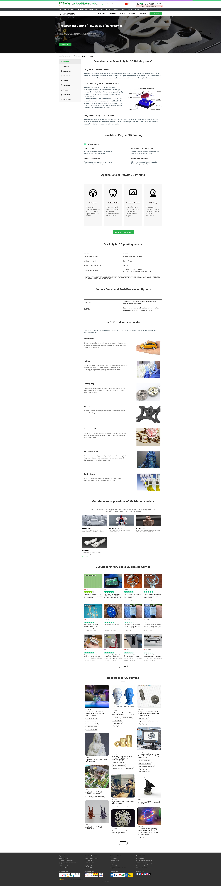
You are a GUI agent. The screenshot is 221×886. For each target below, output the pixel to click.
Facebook (137, 874)
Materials (122, 13)
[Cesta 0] (138, 4)
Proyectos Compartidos (148, 9)
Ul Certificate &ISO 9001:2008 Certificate (119, 875)
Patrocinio (113, 862)
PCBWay (65, 4)
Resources (143, 13)
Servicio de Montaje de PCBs (66, 860)
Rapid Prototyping (64, 56)
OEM (110, 9)
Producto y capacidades (119, 9)
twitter (140, 874)
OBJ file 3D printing (117, 723)
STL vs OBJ (115, 717)
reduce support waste (92, 726)
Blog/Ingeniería (88, 866)
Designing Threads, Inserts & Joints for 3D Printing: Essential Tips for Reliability (149, 713)
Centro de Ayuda (116, 3)
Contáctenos (113, 858)
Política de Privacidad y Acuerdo (144, 864)
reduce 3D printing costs (144, 760)
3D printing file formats (126, 717)
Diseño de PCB (103, 9)
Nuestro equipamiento (90, 864)
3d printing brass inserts (118, 762)
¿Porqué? (130, 9)
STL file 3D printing (117, 720)
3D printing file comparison (119, 726)
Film (122, 806)
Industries (132, 13)
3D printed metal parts (118, 768)
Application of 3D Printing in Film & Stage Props (123, 802)
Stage (127, 806)
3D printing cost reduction (145, 763)
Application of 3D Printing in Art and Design (149, 803)
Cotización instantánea (69, 9)
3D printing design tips (92, 729)
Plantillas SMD (62, 864)
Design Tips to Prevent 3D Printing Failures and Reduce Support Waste (95, 713)
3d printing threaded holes (119, 765)
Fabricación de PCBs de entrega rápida (68, 862)
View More (123, 666)
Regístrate (158, 3)
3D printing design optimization (146, 766)
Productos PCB (88, 867)
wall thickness (129, 768)
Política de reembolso (141, 866)
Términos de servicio (141, 867)
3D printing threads (143, 718)
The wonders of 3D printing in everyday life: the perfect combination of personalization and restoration (149, 831)
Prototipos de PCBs (63, 866)
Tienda (157, 9)
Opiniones (137, 9)
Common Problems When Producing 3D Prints (121, 831)
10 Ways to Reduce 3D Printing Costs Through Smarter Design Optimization (149, 755)
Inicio (60, 9)
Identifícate (152, 3)
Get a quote (156, 13)
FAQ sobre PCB (88, 860)
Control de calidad (63, 867)
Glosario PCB (113, 866)
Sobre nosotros (140, 858)
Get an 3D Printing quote (123, 232)
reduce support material (92, 723)
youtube (142, 874)
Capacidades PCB (63, 858)
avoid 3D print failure (91, 721)
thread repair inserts (117, 771)
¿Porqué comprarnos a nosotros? (144, 860)
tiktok (150, 874)
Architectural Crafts (99, 796)
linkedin (145, 874)
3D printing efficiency (143, 771)
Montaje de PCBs (93, 9)
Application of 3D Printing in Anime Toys (95, 828)
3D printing (141, 837)
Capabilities (112, 13)
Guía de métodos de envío (143, 862)
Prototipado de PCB (89, 862)
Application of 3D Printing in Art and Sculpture (96, 760)
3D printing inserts (143, 721)
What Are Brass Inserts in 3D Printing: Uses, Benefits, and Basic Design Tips (122, 758)
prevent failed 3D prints (92, 718)
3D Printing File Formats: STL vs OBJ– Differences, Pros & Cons (123, 713)
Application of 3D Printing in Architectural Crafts (95, 793)
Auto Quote (101, 13)
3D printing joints (154, 721)
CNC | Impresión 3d (82, 9)
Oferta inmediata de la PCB (91, 858)
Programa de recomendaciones (118, 867)
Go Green (130, 875)
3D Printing (75, 56)
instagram (147, 874)
